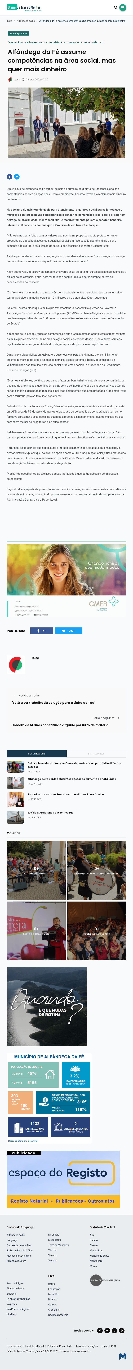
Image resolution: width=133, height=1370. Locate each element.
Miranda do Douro (16, 1261)
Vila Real (11, 1314)
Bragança (12, 1240)
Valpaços (12, 1304)
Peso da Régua (15, 1283)
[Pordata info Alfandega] (49, 1098)
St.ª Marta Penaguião (18, 1299)
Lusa (17, 79)
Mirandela (53, 1234)
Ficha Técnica (14, 1346)
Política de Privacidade (59, 1346)
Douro (51, 1283)
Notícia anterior (29, 696)
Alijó (92, 1235)
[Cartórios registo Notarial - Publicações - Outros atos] (63, 1179)
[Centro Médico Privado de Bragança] (66, 581)
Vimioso (52, 1255)
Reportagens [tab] (36, 754)
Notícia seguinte (103, 718)
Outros (52, 1304)
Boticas (94, 1240)
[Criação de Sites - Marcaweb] (122, 1356)
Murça (93, 1266)
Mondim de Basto (99, 1255)
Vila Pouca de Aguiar (18, 1309)
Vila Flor (52, 1250)
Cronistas (53, 1309)
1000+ (71, 631)
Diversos (53, 1299)
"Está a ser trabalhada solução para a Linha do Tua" (54, 702)
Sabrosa (11, 1293)
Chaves (94, 1245)
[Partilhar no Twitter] (17, 177)
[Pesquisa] (116, 7)
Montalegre (96, 1261)
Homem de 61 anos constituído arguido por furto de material (60, 725)
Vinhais (52, 1260)
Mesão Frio (96, 1250)
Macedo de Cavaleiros (19, 1255)
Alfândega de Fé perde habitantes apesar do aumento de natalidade (72, 779)
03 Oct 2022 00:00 (37, 79)
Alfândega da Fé (26, 21)
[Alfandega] (47, 1007)
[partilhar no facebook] (9, 177)
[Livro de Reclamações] (105, 1280)
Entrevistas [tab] (96, 754)
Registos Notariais (58, 1315)
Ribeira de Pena (15, 1288)
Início (9, 21)
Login (105, 1346)
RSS (113, 1346)
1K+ (43, 631)
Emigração (54, 1289)
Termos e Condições (87, 1346)
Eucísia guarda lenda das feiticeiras (50, 812)
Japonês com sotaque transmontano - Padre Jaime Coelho (66, 794)
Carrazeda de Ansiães (19, 1245)
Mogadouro (54, 1239)
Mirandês (53, 1294)
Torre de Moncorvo (58, 1245)
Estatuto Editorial (34, 1346)
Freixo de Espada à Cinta (20, 1250)
